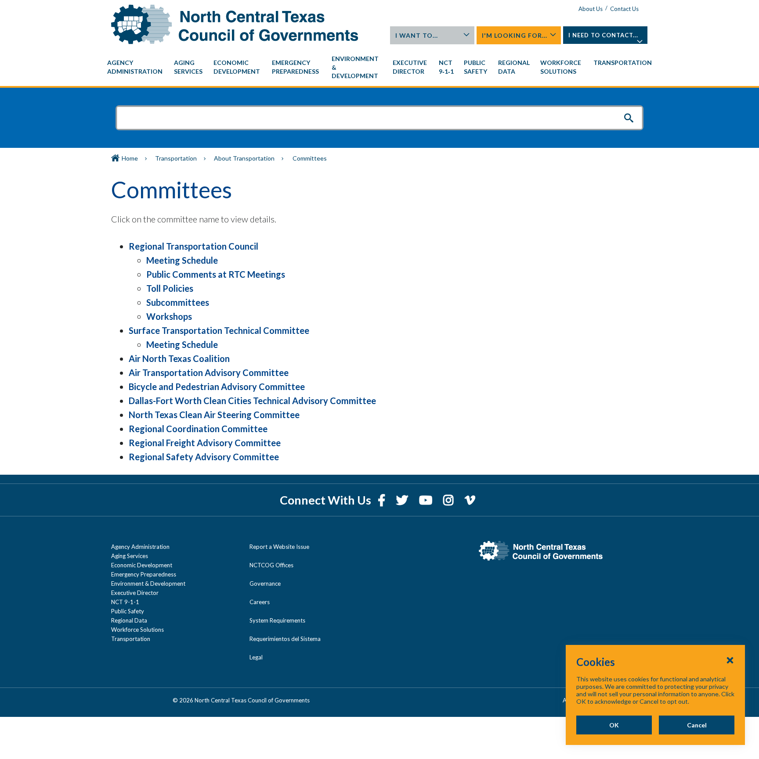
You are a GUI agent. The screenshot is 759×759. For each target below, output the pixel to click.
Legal (256, 657)
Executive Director (135, 592)
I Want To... (416, 35)
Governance (265, 583)
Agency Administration (140, 546)
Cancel (697, 725)
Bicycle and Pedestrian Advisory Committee (217, 386)
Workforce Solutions (137, 629)
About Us (590, 8)
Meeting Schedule (182, 260)
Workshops (169, 316)
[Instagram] (449, 500)
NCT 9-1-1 (125, 601)
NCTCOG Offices (271, 565)
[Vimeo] (470, 500)
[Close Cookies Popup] (730, 659)
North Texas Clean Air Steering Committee (214, 414)
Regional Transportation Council (193, 246)
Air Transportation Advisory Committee (209, 372)
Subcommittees (177, 302)
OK (614, 725)
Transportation (176, 158)
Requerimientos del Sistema (285, 638)
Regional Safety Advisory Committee (204, 456)
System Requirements (277, 620)
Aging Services (129, 555)
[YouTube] (426, 500)
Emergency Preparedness (143, 574)
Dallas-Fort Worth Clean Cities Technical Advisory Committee (252, 400)
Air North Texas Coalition (179, 358)
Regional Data (129, 620)
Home (130, 158)
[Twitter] (403, 500)
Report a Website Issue (279, 546)
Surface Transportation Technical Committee (219, 330)
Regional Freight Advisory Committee (205, 442)
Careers (259, 601)
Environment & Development (148, 583)
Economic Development (141, 565)
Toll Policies (169, 288)
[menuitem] (136, 67)
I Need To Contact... (603, 35)
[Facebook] (382, 500)
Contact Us (624, 8)
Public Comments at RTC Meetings (215, 274)
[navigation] (379, 67)
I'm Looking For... (514, 35)
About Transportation (244, 158)
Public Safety (127, 611)
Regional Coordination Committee (198, 428)
